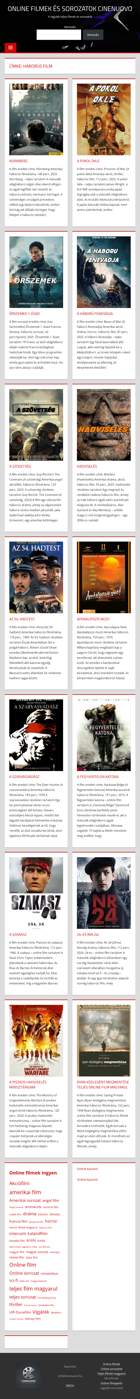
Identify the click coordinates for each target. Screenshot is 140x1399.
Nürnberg (18, 161)
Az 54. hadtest (22, 619)
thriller (15, 1304)
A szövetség (20, 466)
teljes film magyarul (33, 1288)
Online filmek (111, 1364)
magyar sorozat (37, 1252)
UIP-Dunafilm (20, 1312)
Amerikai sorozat (25, 1200)
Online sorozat (24, 1273)
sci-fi (13, 1280)
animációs (33, 1206)
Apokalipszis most (93, 619)
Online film (22, 1264)
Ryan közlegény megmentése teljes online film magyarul (103, 1084)
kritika (41, 1240)
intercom (17, 1233)
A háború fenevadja (95, 313)
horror (51, 1221)
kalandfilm (37, 1233)
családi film (15, 1214)
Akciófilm (19, 1183)
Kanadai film (17, 1241)
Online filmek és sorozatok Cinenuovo (70, 8)
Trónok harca (30, 1305)
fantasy (55, 1214)
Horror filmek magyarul (23, 1227)
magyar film (16, 1252)
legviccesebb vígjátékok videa (23, 1246)
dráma (29, 1214)
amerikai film (25, 1192)
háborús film (45, 1227)
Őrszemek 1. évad (24, 313)
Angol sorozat (16, 1207)
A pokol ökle (88, 161)
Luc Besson (44, 1246)
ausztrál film (50, 1207)
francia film (18, 1221)
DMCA (70, 1385)
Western (56, 1312)
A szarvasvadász (24, 776)
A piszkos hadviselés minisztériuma (27, 1084)
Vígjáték (41, 1312)
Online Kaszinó (87, 1169)
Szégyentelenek (38, 1281)
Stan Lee (24, 1281)
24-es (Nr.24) (88, 934)
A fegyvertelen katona (98, 776)
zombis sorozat (16, 1319)
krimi (31, 1240)
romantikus (49, 1273)
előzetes (43, 1214)
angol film (50, 1200)
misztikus (55, 1252)
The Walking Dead (47, 1297)
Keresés (70, 27)
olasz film (32, 1257)
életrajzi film (33, 1318)
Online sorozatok (111, 1369)
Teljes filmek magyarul (111, 1373)
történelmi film (46, 1305)
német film (16, 1257)
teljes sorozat (22, 1297)
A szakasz (18, 934)
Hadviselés (87, 466)
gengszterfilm (36, 1221)
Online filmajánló (111, 1383)
